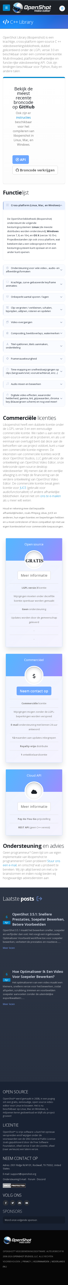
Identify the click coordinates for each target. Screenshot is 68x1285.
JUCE (23, 488)
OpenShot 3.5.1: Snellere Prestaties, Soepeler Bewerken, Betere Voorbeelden (38, 919)
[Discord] (19, 1203)
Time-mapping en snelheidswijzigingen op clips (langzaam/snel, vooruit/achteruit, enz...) (32, 371)
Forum (31, 1179)
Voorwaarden (41, 1261)
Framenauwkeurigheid (23, 358)
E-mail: (22, 1179)
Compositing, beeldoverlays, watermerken (35, 333)
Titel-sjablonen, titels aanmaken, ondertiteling (27, 345)
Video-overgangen (21, 322)
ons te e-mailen (50, 496)
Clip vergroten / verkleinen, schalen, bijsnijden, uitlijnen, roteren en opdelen (29, 309)
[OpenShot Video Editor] (31, 7)
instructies (23, 117)
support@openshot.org (23, 1173)
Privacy (26, 1261)
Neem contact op (34, 691)
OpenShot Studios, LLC (25, 1256)
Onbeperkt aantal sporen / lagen (29, 296)
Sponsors (12, 1211)
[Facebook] (5, 1203)
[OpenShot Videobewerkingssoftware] (17, 1239)
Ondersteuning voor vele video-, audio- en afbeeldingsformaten (33, 269)
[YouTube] (26, 1203)
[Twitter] (12, 1203)
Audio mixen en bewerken (25, 384)
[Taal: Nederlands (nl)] (62, 8)
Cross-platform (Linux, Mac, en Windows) (35, 205)
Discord (41, 1179)
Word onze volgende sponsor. (21, 1219)
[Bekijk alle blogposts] (39, 898)
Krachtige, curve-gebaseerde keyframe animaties (31, 284)
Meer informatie (34, 575)
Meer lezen (9, 947)
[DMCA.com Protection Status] (14, 1185)
